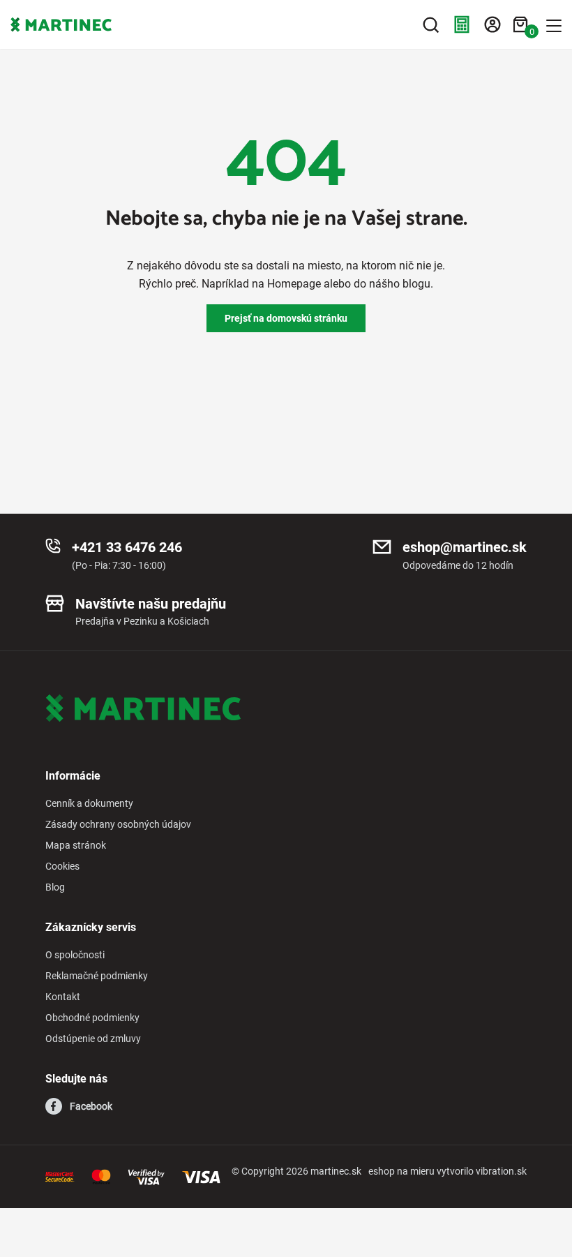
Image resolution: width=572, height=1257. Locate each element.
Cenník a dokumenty (89, 803)
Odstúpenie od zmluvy (93, 1038)
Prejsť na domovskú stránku (286, 318)
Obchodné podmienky (92, 1017)
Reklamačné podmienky (96, 975)
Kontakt (62, 996)
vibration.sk (501, 1171)
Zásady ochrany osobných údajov (118, 824)
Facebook (91, 1106)
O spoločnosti (75, 954)
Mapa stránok (75, 845)
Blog (55, 887)
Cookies (62, 866)
